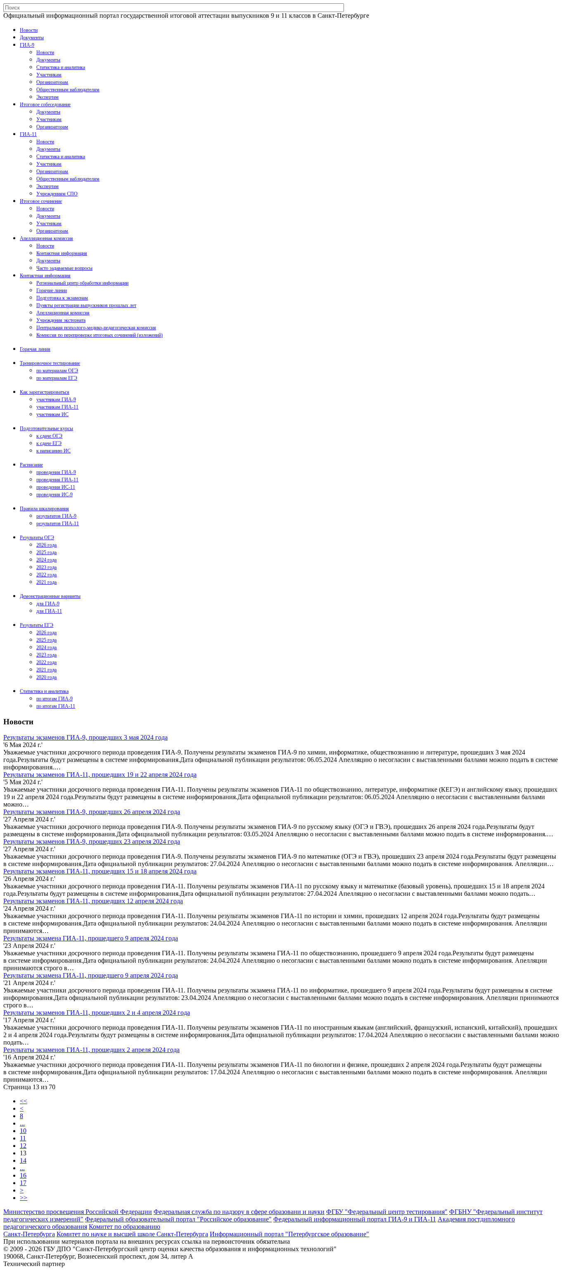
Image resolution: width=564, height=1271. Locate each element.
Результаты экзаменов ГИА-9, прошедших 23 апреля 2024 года (91, 841)
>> (23, 1197)
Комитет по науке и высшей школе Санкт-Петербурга (132, 1234)
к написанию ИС (53, 451)
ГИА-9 (27, 45)
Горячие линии (51, 290)
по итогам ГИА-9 (54, 699)
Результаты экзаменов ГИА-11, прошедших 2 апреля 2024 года (91, 1049)
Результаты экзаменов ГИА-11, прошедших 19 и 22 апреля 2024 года (100, 774)
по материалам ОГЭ (57, 371)
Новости (29, 30)
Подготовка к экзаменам (62, 298)
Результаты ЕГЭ (36, 625)
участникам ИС (52, 414)
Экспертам (47, 97)
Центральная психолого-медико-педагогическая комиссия (96, 328)
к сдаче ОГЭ (49, 436)
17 (23, 1182)
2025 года (46, 552)
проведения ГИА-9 (56, 472)
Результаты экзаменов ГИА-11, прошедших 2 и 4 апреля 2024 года (96, 1012)
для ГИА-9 (47, 604)
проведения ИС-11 (55, 487)
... (22, 1123)
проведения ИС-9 (54, 494)
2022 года (46, 575)
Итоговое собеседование (45, 104)
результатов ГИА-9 (56, 516)
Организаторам (52, 82)
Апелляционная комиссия (46, 238)
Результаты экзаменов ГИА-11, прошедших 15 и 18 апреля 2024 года (100, 871)
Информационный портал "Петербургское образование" (289, 1234)
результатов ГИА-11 (57, 523)
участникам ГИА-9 (56, 399)
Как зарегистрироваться (44, 392)
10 (23, 1130)
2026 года (46, 545)
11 (23, 1138)
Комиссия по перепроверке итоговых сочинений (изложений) (99, 335)
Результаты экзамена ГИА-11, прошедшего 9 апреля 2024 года (90, 938)
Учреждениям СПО (57, 194)
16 (23, 1175)
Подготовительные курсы (46, 428)
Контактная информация (61, 253)
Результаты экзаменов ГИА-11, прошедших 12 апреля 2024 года (93, 900)
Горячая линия (35, 349)
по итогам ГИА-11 (55, 706)
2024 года (46, 560)
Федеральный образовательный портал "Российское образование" (178, 1219)
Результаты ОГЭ (37, 537)
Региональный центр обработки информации (82, 283)
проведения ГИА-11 (57, 480)
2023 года (46, 567)
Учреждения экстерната (60, 320)
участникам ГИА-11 (57, 407)
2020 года (46, 677)
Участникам (49, 75)
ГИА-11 (28, 134)
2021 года (46, 582)
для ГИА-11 (49, 611)
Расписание (31, 465)
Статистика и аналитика (60, 67)
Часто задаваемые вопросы (64, 268)
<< (23, 1100)
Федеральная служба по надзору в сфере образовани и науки (239, 1211)
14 (23, 1160)
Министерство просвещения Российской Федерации (77, 1211)
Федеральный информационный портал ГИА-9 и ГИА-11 (354, 1219)
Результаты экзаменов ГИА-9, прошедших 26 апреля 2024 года (91, 811)
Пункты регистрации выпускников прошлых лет (86, 305)
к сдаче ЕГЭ (49, 443)
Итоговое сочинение (41, 201)
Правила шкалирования (44, 509)
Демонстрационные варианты (50, 596)
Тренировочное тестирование (50, 363)
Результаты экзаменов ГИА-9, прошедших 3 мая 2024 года (85, 737)
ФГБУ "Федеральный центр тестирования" (387, 1211)
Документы (32, 37)
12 (23, 1145)
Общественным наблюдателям (68, 90)
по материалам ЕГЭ (56, 378)
